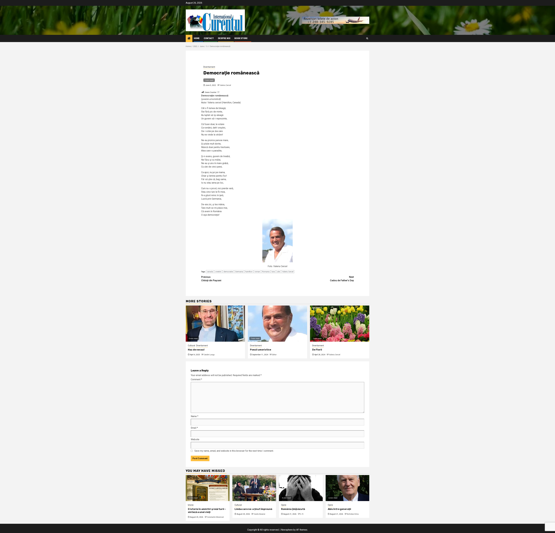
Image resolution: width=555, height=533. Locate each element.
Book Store (241, 38)
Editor (274, 355)
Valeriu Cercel (225, 85)
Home (197, 38)
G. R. (302, 514)
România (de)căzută (293, 509)
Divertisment (209, 67)
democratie (228, 272)
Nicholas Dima (353, 514)
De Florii (317, 349)
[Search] (367, 38)
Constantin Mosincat (215, 517)
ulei (278, 272)
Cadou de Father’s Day (342, 279)
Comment (196, 379)
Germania (239, 272)
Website (195, 439)
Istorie (191, 505)
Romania (266, 272)
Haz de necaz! (196, 349)
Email (194, 427)
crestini (218, 272)
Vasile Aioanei (259, 514)
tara (273, 272)
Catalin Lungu (209, 355)
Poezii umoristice (260, 349)
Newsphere (287, 529)
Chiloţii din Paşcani (211, 279)
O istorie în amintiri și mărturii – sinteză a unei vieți (207, 510)
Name (194, 416)
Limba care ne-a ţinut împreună (253, 509)
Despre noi (224, 38)
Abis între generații (339, 509)
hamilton (248, 272)
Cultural (191, 345)
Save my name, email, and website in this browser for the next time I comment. (234, 450)
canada (210, 272)
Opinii (283, 505)
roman (257, 272)
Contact (209, 38)
